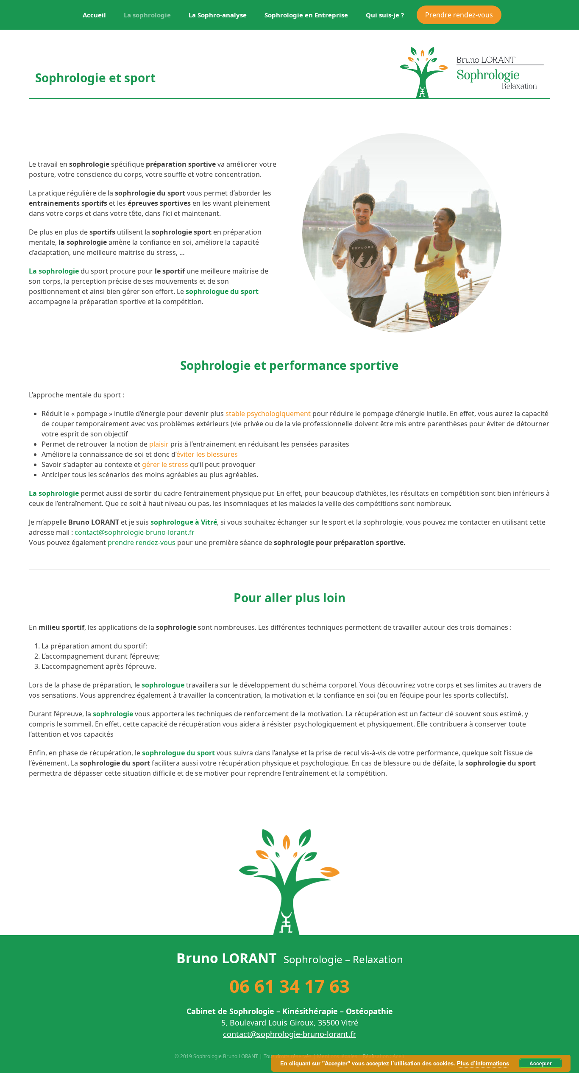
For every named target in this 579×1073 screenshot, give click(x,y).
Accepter (540, 1063)
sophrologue (163, 685)
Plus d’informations (483, 1063)
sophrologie (113, 713)
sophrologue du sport (222, 291)
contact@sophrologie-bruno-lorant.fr (135, 532)
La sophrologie (54, 493)
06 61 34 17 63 (289, 986)
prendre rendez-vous (141, 542)
